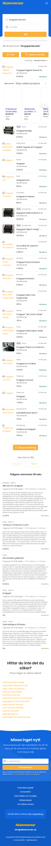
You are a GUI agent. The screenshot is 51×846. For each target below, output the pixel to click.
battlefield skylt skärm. (27, 412)
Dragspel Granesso (25, 196)
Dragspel (20, 396)
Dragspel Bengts (24, 130)
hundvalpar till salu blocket (15, 685)
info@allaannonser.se (25, 829)
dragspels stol (23, 180)
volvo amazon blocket (12, 707)
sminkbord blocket (11, 695)
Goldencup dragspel (26, 429)
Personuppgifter (34, 774)
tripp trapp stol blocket (13, 688)
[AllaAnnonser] (13, 3)
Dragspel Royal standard (28, 262)
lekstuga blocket (10, 713)
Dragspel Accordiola (26, 363)
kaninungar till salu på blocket (16, 717)
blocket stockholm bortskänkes (17, 698)
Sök (25, 34)
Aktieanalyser (25, 800)
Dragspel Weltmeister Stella (29, 330)
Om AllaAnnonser (25, 804)
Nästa (33, 464)
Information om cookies (25, 796)
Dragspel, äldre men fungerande (25, 296)
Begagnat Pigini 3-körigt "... (28, 229)
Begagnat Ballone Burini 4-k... (29, 213)
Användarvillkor (19, 774)
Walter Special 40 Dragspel (29, 147)
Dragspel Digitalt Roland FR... (29, 70)
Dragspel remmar (24, 380)
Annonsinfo (25, 791)
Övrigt (4, 522)
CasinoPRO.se (37, 814)
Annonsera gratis (25, 787)
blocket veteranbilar (12, 691)
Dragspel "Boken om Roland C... (30, 347)
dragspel (20, 163)
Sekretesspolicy (31, 840)
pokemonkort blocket (12, 704)
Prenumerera (25, 767)
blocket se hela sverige (13, 682)
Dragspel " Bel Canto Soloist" (29, 314)
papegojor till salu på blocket (16, 701)
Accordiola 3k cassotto (27, 245)
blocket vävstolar (10, 710)
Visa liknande (21, 73)
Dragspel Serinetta (25, 278)
